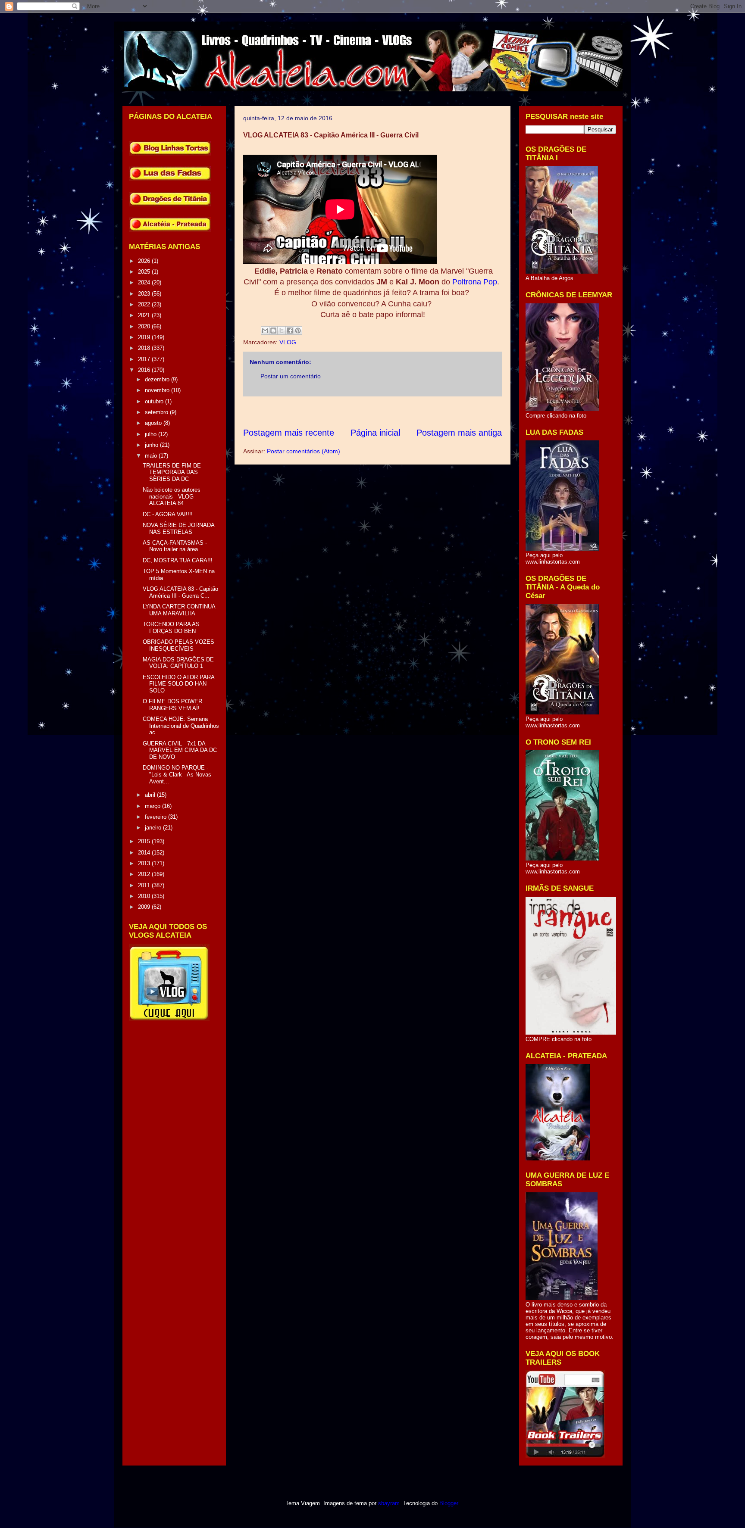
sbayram (389, 1503)
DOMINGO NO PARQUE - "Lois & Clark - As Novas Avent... (177, 774)
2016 (145, 370)
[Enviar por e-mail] (265, 330)
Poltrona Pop (474, 282)
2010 (145, 896)
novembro (158, 390)
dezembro (158, 379)
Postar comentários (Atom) (303, 451)
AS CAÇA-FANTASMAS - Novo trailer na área (175, 546)
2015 (145, 841)
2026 (145, 261)
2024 (145, 282)
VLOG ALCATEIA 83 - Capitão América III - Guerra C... (180, 592)
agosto (154, 423)
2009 (145, 907)
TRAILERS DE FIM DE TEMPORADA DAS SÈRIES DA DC (172, 472)
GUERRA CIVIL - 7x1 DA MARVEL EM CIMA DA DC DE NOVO (180, 750)
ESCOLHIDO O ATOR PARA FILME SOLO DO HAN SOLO (178, 684)
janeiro (154, 827)
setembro (157, 412)
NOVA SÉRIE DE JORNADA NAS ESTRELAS (178, 528)
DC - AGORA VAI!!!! (168, 514)
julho (151, 434)
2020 (145, 326)
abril (151, 795)
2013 (145, 863)
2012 (145, 874)
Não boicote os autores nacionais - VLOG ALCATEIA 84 (171, 496)
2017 (145, 359)
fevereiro (156, 817)
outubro (155, 401)
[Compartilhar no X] (281, 330)
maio (152, 455)
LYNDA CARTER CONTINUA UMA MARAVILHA (179, 610)
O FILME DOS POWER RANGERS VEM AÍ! (172, 704)
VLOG (287, 342)
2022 (145, 304)
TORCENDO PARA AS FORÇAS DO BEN (171, 627)
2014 (145, 852)
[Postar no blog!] (273, 330)
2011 (145, 885)
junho (152, 445)
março (153, 806)
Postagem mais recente (288, 432)
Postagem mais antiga (459, 432)
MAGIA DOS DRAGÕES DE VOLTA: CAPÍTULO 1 (178, 663)
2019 (145, 337)
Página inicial (375, 432)
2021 (145, 315)
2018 (145, 348)
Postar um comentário (290, 376)
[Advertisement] (400, 412)
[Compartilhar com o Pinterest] (298, 330)
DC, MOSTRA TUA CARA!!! (178, 560)
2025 (145, 271)
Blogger (448, 1503)
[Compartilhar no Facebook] (289, 330)
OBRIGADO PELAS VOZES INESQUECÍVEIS (178, 645)
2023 (145, 293)
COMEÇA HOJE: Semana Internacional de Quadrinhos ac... (181, 726)
